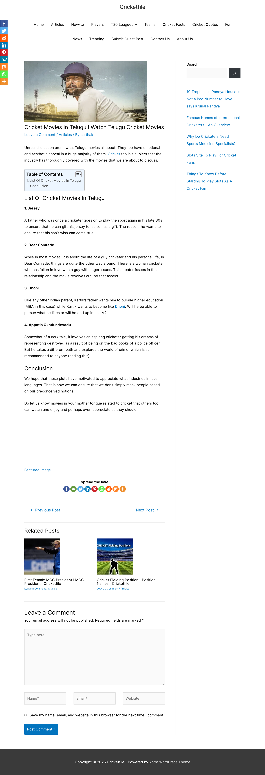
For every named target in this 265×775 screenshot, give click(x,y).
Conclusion (39, 186)
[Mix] (115, 489)
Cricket (114, 154)
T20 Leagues (122, 24)
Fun (228, 24)
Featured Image (37, 470)
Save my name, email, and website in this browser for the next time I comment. (97, 715)
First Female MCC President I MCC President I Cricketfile (54, 582)
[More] (123, 489)
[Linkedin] (87, 489)
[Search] (234, 73)
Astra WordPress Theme (169, 762)
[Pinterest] (94, 489)
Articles (57, 24)
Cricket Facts (174, 24)
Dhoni (120, 306)
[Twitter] (80, 489)
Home (39, 24)
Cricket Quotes (205, 24)
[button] (77, 174)
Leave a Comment (39, 135)
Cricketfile (132, 7)
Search (192, 64)
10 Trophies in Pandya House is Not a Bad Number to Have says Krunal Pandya (213, 99)
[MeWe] (4, 59)
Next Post (147, 510)
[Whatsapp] (101, 489)
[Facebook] (66, 489)
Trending (96, 39)
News (77, 39)
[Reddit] (108, 489)
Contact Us (160, 39)
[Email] (73, 489)
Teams (149, 24)
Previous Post (45, 510)
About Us (185, 39)
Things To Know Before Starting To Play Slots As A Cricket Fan (209, 181)
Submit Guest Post (127, 39)
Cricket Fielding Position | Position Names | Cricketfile (126, 582)
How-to (77, 24)
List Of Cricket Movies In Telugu (55, 180)
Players (97, 24)
